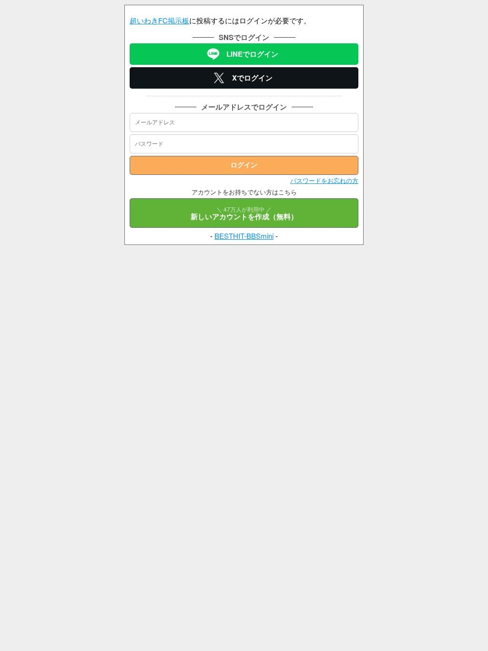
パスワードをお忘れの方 (324, 180)
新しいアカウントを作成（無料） (244, 213)
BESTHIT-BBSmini (244, 236)
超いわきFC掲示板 (159, 20)
